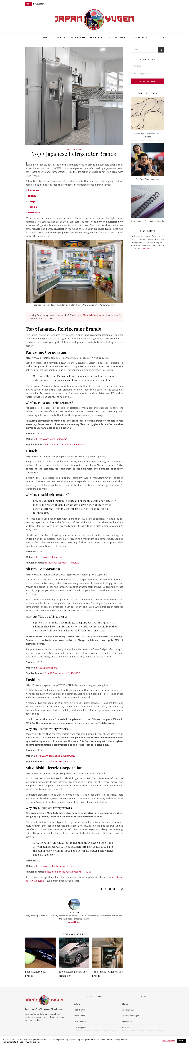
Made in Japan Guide (93, 315)
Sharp (31, 201)
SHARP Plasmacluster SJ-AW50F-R (62, 673)
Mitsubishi (34, 212)
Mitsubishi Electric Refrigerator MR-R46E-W (68, 871)
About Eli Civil (74, 922)
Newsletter (38, 4)
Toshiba (32, 206)
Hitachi (32, 195)
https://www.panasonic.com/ (51, 438)
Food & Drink (77, 37)
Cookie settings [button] (168, 1040)
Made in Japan (139, 37)
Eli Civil (74, 912)
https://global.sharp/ (47, 667)
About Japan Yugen (130, 1015)
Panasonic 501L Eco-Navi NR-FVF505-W (65, 444)
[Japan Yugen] (95, 19)
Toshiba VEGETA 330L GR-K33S (61, 761)
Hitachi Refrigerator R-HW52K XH (62, 562)
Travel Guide (97, 37)
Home (45, 37)
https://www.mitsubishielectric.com (55, 866)
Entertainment (118, 37)
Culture (57, 37)
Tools (28, 4)
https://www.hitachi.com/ (49, 557)
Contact (125, 1027)
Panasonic (33, 190)
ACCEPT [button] (181, 1040)
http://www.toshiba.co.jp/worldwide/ (55, 755)
